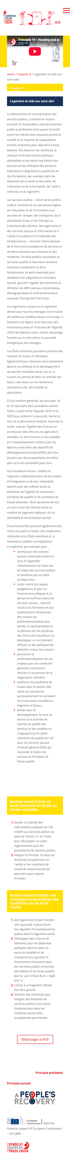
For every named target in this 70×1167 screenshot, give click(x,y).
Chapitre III (24, 74)
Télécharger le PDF (35, 1039)
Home (11, 74)
